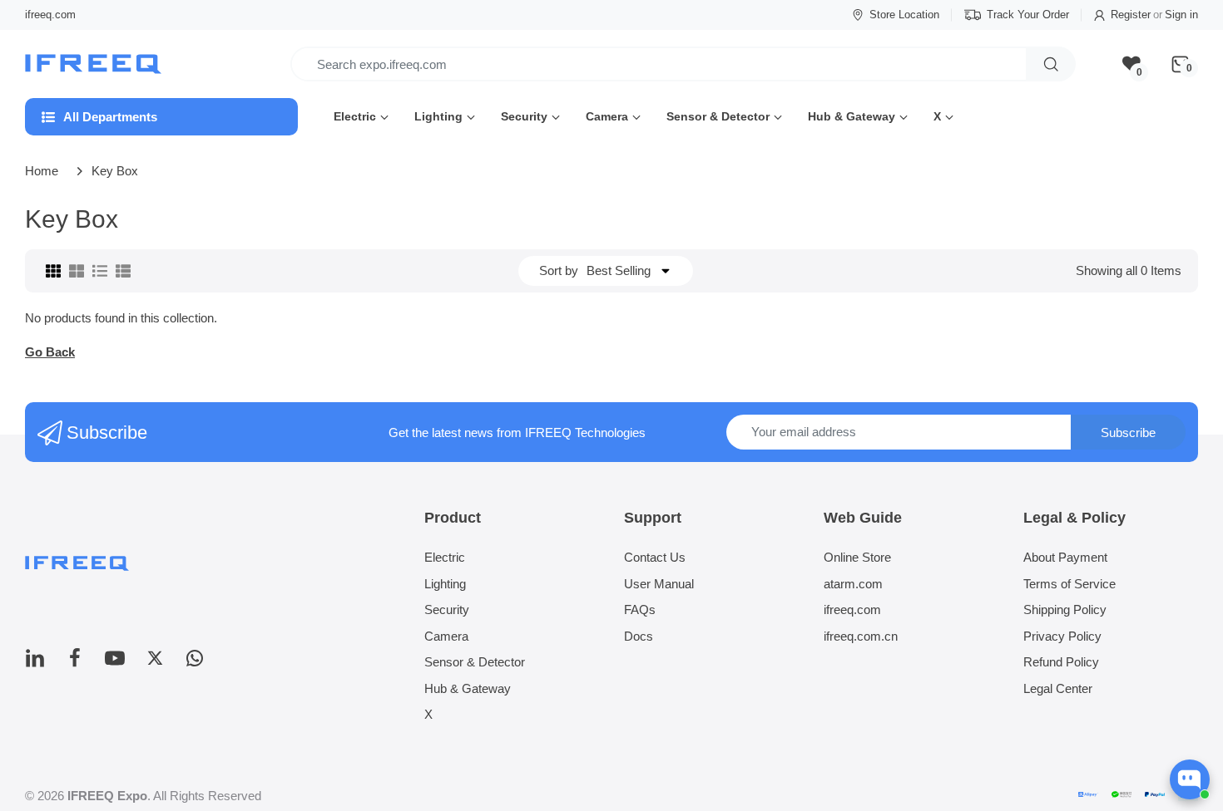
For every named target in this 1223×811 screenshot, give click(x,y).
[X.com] (155, 662)
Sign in (1181, 14)
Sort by (558, 270)
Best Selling (619, 270)
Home (41, 171)
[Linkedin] (35, 662)
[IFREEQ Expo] (95, 64)
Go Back (50, 352)
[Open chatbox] (1190, 779)
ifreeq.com (50, 14)
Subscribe (1128, 432)
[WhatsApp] (195, 662)
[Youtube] (115, 662)
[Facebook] (75, 662)
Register (1131, 14)
